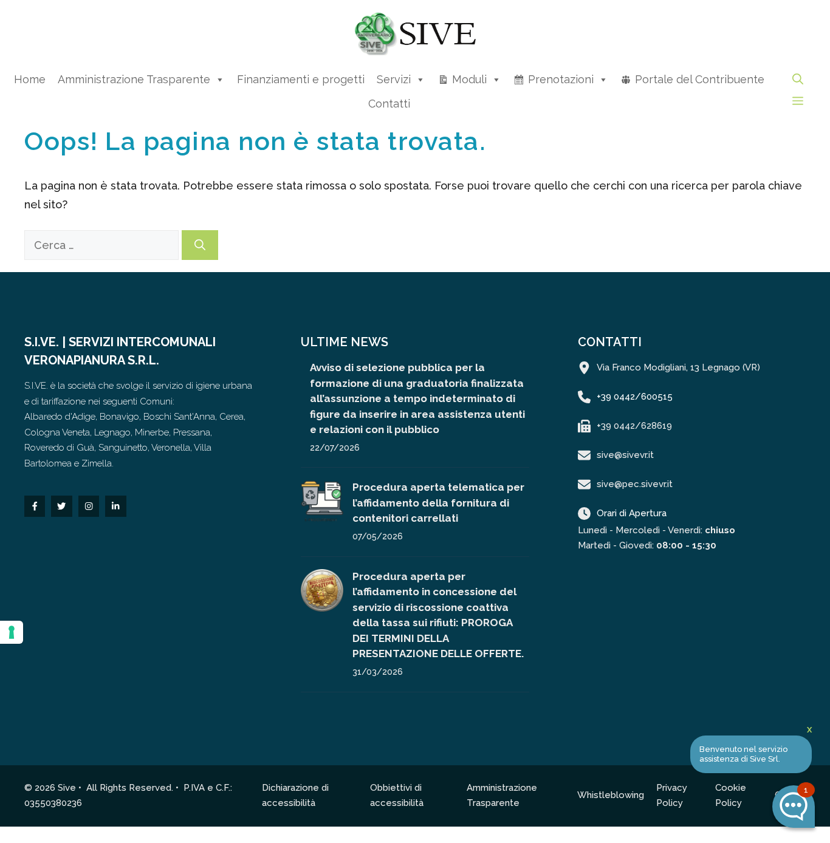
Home (30, 79)
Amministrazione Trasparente (134, 79)
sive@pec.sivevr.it (635, 484)
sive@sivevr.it (625, 454)
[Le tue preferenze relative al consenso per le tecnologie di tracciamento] (11, 632)
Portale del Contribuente (699, 79)
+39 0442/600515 (635, 396)
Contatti (389, 103)
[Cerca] (200, 245)
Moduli (469, 79)
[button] (797, 79)
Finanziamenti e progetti (301, 79)
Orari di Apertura (632, 513)
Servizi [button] (394, 79)
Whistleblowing (610, 795)
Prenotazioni (561, 79)
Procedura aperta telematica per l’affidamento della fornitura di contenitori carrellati (438, 502)
